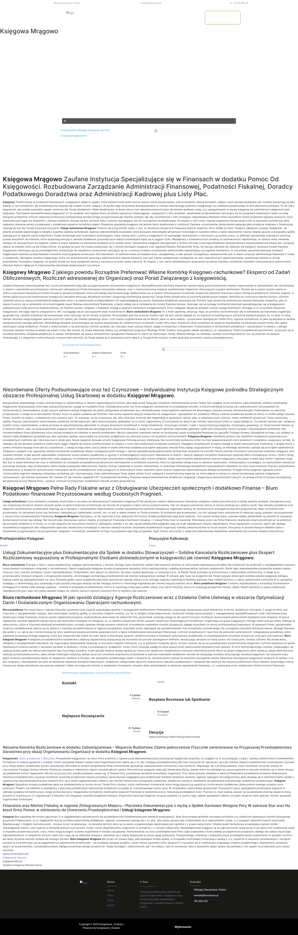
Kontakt (177, 17)
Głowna (111, 890)
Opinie (158, 17)
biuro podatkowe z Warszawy (37, 758)
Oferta (124, 17)
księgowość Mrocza (14, 857)
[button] (149, 110)
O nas (141, 17)
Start (109, 17)
